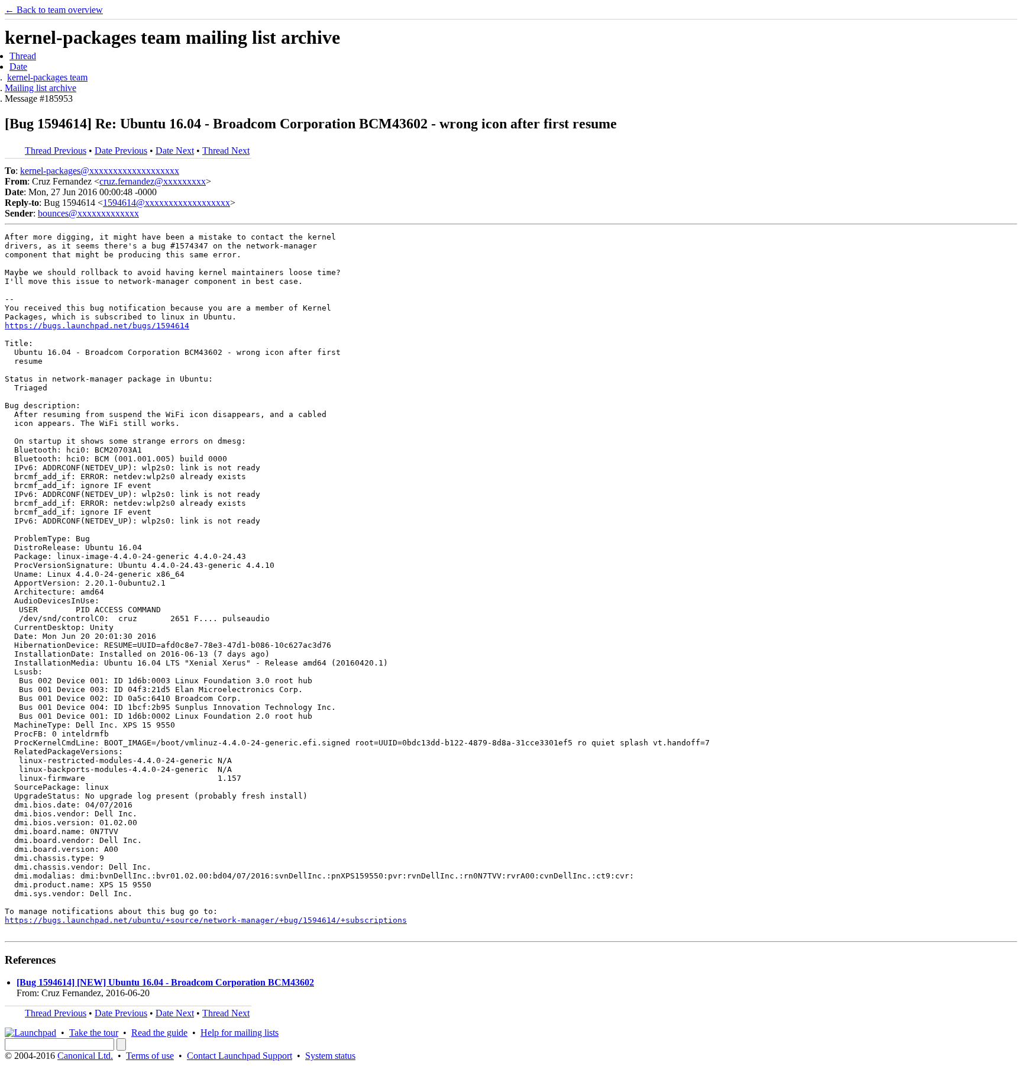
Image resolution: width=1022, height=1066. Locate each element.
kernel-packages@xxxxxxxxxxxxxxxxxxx (99, 171)
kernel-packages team (47, 77)
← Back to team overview (54, 10)
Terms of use (150, 1056)
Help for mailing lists (239, 1033)
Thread (22, 56)
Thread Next (226, 151)
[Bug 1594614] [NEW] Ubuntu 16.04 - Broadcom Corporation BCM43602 (165, 982)
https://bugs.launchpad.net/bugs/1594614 (97, 325)
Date (18, 67)
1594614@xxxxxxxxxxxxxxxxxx (166, 203)
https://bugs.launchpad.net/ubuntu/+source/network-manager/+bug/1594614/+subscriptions (206, 920)
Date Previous (121, 151)
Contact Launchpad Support (239, 1056)
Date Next (175, 151)
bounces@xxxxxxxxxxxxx (88, 213)
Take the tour (93, 1033)
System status (330, 1056)
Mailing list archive (40, 88)
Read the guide (159, 1033)
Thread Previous (55, 151)
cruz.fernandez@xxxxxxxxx (152, 181)
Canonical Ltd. (85, 1056)
